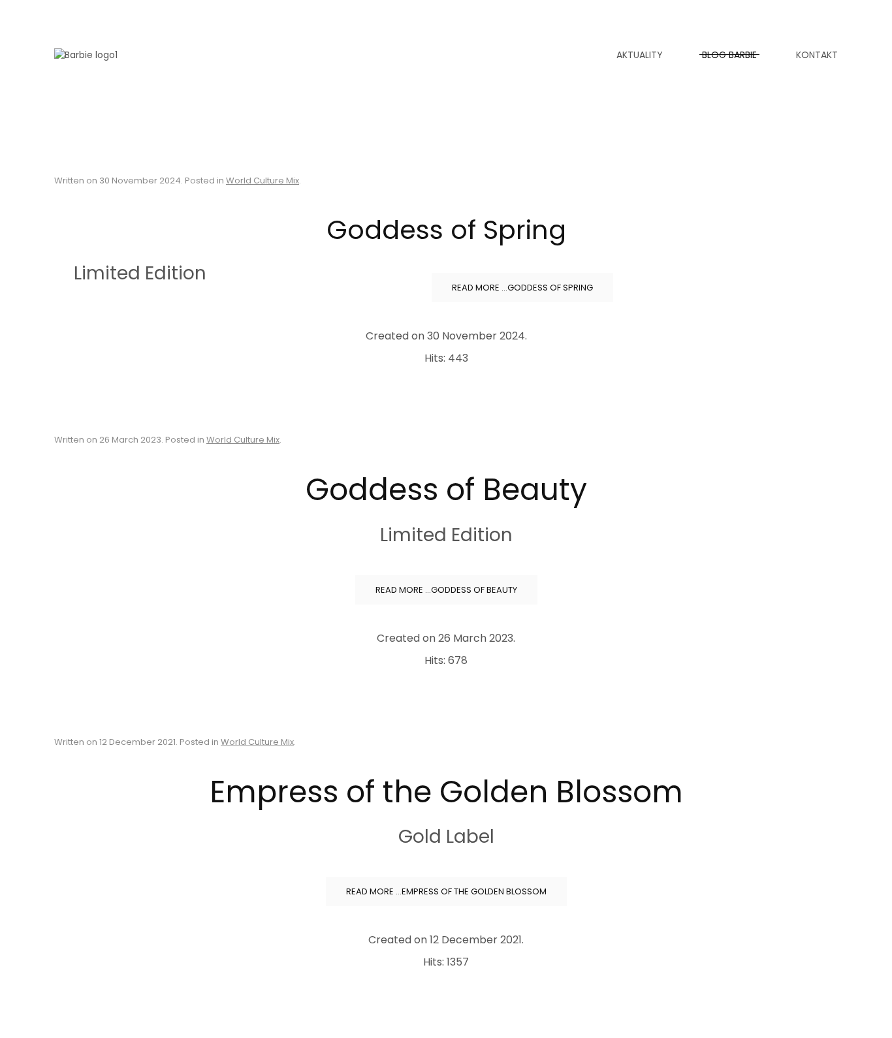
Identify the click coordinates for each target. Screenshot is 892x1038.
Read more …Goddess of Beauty (446, 590)
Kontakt (817, 54)
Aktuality (639, 54)
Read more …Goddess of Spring (522, 287)
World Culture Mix (262, 180)
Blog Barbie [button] (729, 54)
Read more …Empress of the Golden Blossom (446, 891)
